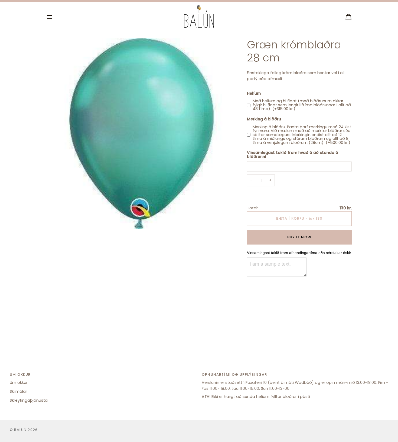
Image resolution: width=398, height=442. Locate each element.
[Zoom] (56, 219)
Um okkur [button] (20, 374)
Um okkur (19, 382)
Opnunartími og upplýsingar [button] (234, 374)
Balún (20, 429)
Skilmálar (18, 391)
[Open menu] (54, 17)
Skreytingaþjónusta (29, 400)
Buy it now (299, 237)
